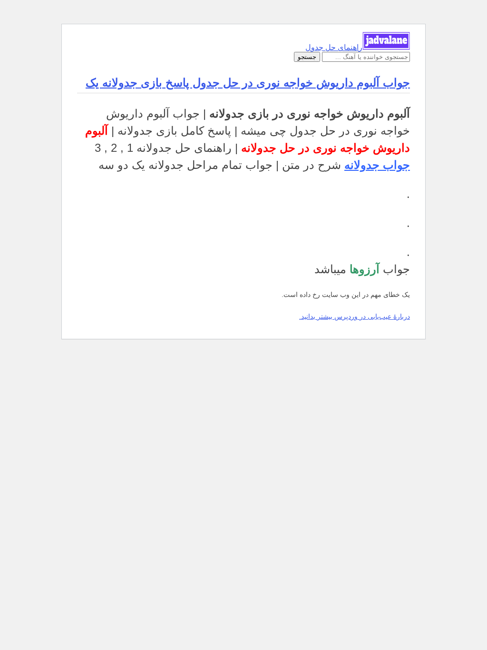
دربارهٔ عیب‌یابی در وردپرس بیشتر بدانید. (354, 316)
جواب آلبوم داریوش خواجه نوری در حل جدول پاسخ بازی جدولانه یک (248, 82)
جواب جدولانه (377, 164)
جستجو (307, 56)
